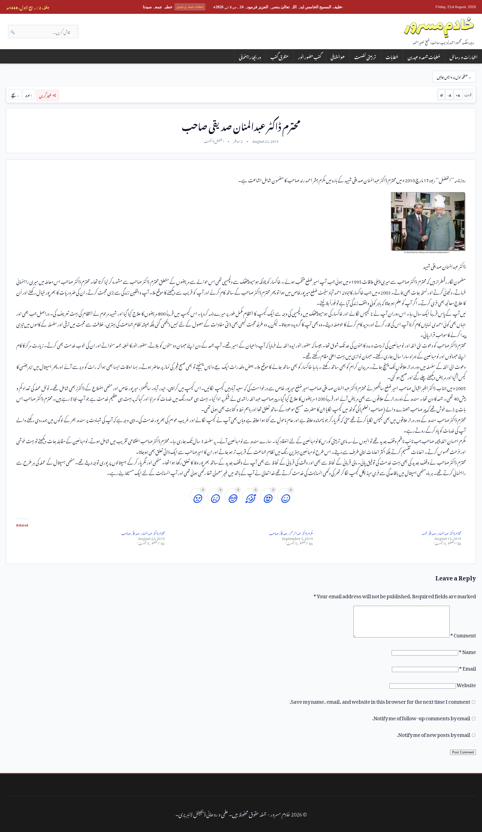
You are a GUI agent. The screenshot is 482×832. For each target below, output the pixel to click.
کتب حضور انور (309, 56)
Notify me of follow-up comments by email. (421, 717)
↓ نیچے (15, 94)
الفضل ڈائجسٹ (214, 140)
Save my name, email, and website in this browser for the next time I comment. (380, 700)
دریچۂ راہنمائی (250, 56)
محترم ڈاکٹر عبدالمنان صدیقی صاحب (143, 532)
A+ (458, 94)
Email (467, 667)
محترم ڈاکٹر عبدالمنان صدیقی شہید (441, 532)
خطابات (392, 56)
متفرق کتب (279, 56)
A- (449, 94)
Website (466, 684)
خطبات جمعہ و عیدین (424, 56)
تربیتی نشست (365, 56)
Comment (463, 634)
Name (467, 650)
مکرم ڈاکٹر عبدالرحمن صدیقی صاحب (291, 532)
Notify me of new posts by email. (433, 733)
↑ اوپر (28, 94)
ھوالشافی (338, 56)
